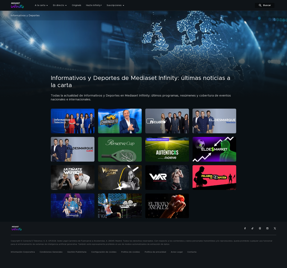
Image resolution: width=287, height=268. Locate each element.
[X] (275, 228)
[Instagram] (267, 228)
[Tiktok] (252, 228)
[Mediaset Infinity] (17, 5)
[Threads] (260, 228)
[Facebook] (245, 228)
